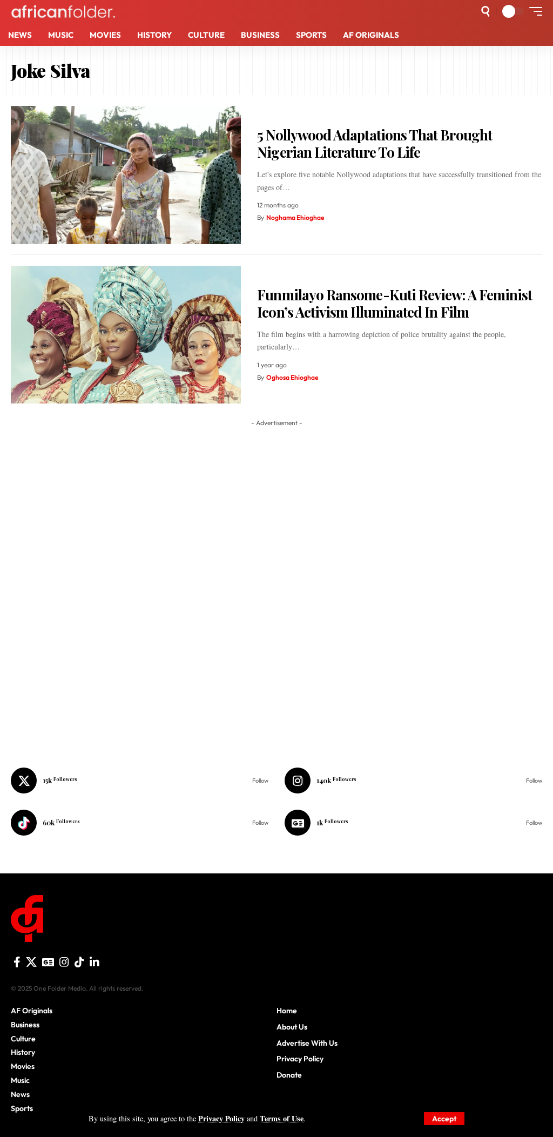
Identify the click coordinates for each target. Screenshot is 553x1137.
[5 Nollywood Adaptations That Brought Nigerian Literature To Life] (126, 175)
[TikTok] (79, 962)
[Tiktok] (139, 823)
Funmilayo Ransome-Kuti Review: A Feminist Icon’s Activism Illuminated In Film (394, 303)
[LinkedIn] (94, 962)
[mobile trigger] (533, 11)
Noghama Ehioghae (295, 217)
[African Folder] (63, 11)
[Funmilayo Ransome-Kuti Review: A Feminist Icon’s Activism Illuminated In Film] (126, 335)
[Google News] (413, 823)
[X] (139, 780)
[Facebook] (17, 962)
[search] (485, 11)
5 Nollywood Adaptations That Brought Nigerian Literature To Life (374, 143)
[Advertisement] (276, 1123)
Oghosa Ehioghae (292, 377)
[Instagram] (413, 780)
